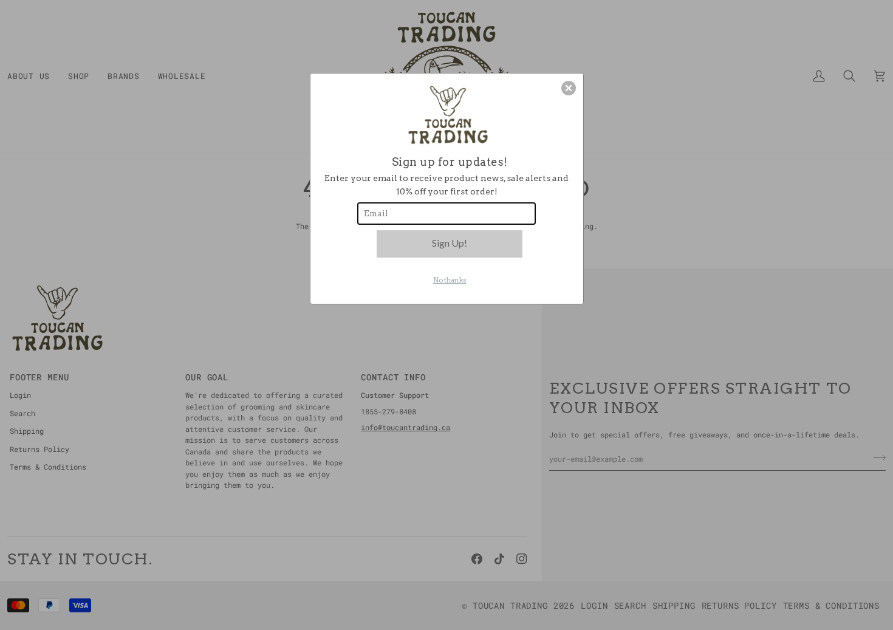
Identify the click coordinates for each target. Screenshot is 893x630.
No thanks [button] (450, 280)
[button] (568, 88)
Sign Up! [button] (449, 242)
